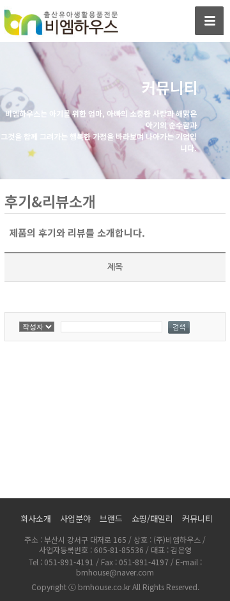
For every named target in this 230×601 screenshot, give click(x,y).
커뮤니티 (197, 518)
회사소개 (35, 518)
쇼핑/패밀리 (152, 518)
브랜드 (111, 518)
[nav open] (209, 20)
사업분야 (75, 518)
